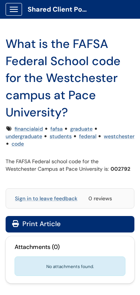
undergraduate (24, 136)
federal (87, 136)
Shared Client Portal (60, 9)
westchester (119, 136)
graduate (81, 128)
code (18, 143)
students (61, 136)
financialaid (29, 128)
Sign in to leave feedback (46, 198)
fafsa (56, 128)
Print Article (40, 223)
